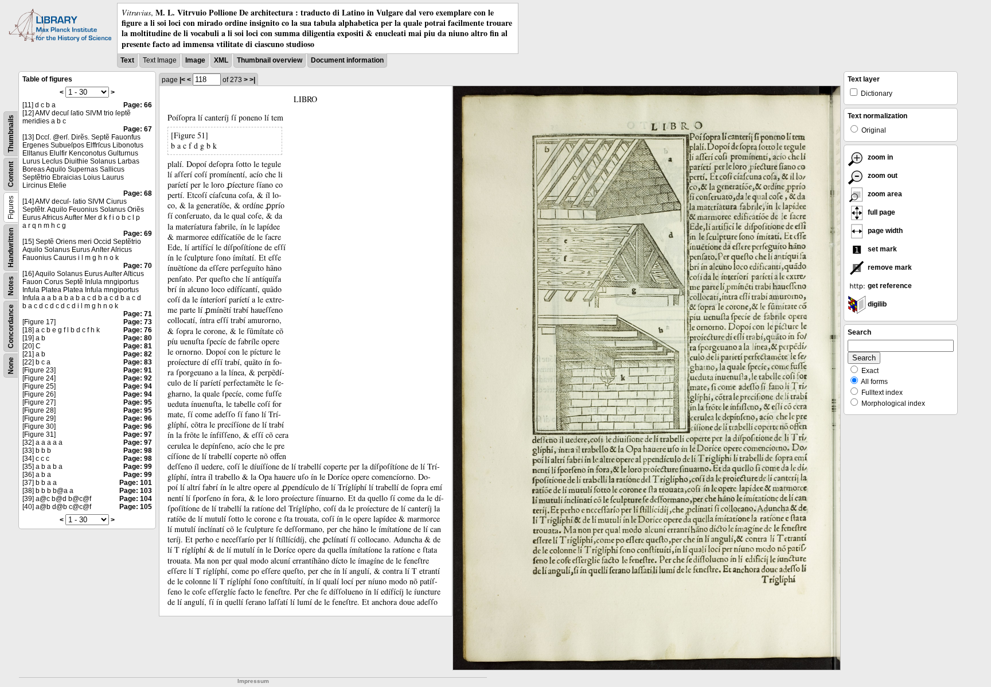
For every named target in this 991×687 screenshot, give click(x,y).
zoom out (882, 176)
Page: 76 (137, 330)
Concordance (11, 326)
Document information (347, 60)
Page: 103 (135, 491)
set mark (881, 249)
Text (127, 60)
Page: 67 (137, 129)
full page (880, 212)
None (11, 365)
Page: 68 (137, 193)
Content (11, 174)
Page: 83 (137, 362)
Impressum (253, 681)
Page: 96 (137, 418)
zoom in (879, 157)
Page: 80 (137, 338)
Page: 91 (137, 370)
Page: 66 (137, 105)
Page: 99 (137, 467)
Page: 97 (137, 434)
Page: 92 (137, 378)
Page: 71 (137, 314)
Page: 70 (137, 266)
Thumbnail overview (269, 60)
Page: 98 (137, 451)
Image (195, 60)
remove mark (889, 267)
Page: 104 (135, 499)
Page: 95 (137, 402)
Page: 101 (135, 483)
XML (221, 60)
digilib (876, 304)
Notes (11, 286)
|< (182, 80)
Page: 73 (137, 322)
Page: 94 (137, 386)
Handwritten (11, 247)
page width (884, 231)
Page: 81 (137, 346)
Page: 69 (137, 234)
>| (252, 80)
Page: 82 (137, 354)
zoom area (884, 194)
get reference (889, 286)
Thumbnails (11, 134)
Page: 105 (135, 507)
